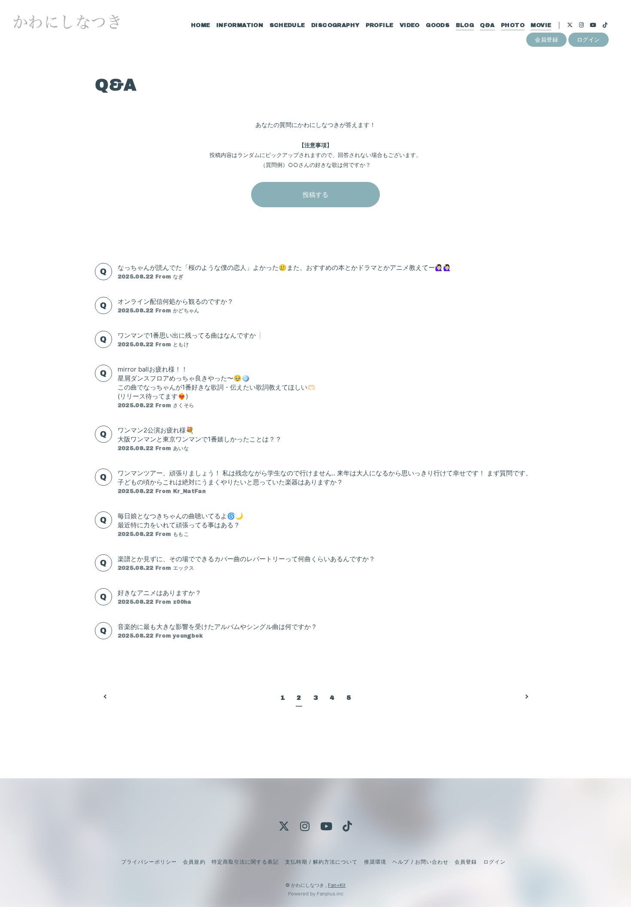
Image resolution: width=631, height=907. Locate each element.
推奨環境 (375, 862)
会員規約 (194, 862)
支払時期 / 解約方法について (321, 862)
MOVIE (541, 25)
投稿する (315, 194)
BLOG (465, 25)
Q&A (487, 25)
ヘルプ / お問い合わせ (420, 862)
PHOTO (513, 25)
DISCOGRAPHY (335, 25)
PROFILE (380, 25)
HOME (200, 25)
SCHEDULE (287, 25)
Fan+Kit (337, 885)
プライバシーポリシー (149, 862)
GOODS (437, 25)
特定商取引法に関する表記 (245, 862)
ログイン (588, 39)
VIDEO (410, 25)
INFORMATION (239, 25)
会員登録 (546, 39)
